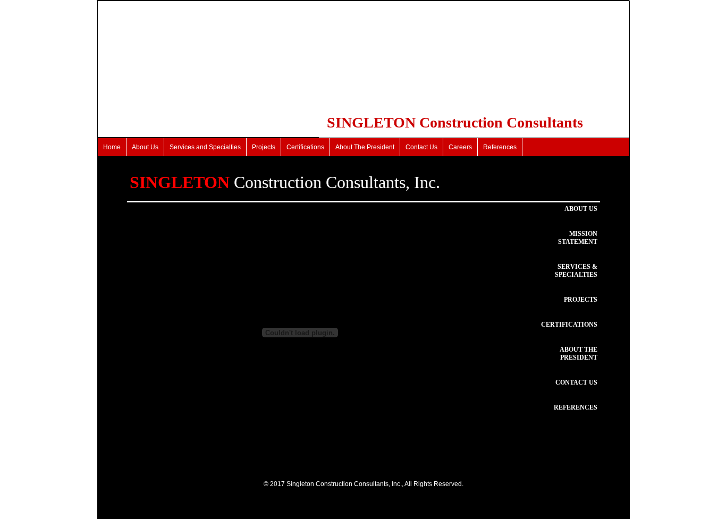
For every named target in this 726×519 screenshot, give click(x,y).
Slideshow (235, 463)
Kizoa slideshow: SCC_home (172, 463)
